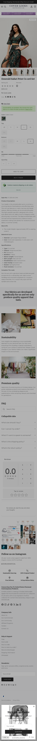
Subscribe (18, 731)
